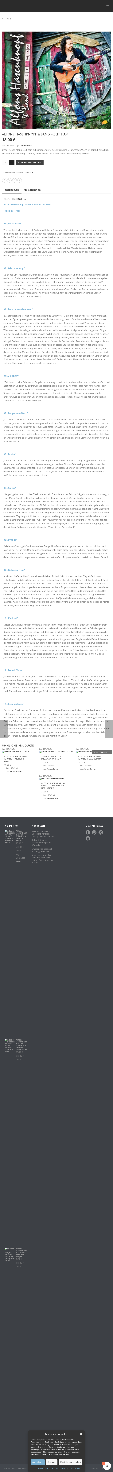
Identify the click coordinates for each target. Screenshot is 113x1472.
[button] (80, 1434)
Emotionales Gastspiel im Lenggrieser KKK (42, 850)
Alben (31, 172)
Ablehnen (52, 1462)
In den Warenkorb (31, 162)
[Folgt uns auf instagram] (94, 832)
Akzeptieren (37, 1462)
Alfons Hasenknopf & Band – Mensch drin (15, 759)
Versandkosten (25, 145)
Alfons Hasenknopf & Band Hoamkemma (89, 757)
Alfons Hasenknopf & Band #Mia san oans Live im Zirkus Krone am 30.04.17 (42, 859)
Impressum (75, 1468)
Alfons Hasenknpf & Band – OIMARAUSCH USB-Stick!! (53, 785)
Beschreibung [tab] (12, 190)
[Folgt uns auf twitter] (101, 832)
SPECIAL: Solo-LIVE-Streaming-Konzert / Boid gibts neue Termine (43, 834)
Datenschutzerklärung (59, 1468)
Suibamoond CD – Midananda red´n (51, 757)
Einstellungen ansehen (70, 1462)
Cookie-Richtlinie (41, 1468)
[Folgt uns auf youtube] (88, 838)
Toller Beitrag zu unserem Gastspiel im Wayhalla (41, 842)
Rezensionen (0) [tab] (32, 190)
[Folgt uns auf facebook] (88, 832)
